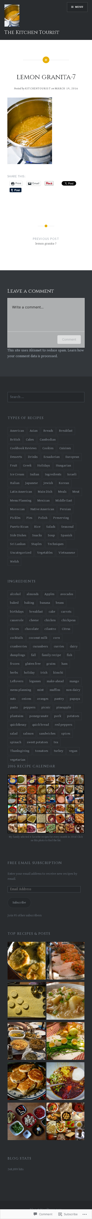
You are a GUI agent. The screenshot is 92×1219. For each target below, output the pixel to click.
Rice (37, 527)
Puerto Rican (19, 527)
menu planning (20, 690)
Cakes (30, 439)
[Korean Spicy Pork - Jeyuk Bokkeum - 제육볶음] (65, 1081)
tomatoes (41, 751)
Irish (43, 672)
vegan (73, 751)
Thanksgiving (19, 751)
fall (33, 655)
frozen (14, 664)
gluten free (33, 664)
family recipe (51, 655)
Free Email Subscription (35, 862)
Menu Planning (20, 500)
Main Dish (45, 492)
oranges (42, 699)
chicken (50, 620)
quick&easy (18, 725)
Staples (36, 544)
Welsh (14, 561)
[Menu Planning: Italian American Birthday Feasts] (65, 1122)
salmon (28, 733)
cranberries (18, 646)
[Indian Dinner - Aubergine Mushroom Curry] (27, 1122)
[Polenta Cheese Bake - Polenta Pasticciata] (27, 961)
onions (26, 699)
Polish (42, 518)
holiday (29, 672)
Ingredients (53, 474)
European (72, 457)
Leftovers (16, 681)
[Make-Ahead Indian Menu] (27, 1041)
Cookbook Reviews (23, 448)
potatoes (73, 716)
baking (29, 603)
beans (60, 603)
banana (45, 603)
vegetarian (17, 760)
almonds (33, 594)
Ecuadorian (52, 457)
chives (14, 629)
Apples (49, 594)
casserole (16, 620)
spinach (15, 742)
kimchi (58, 672)
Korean (64, 483)
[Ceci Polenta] (27, 1001)
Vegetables (45, 553)
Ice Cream (17, 474)
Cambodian (48, 439)
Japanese (31, 483)
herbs (14, 672)
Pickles (15, 518)
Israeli (72, 474)
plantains (16, 716)
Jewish (48, 483)
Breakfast (66, 431)
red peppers (63, 725)
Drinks (33, 457)
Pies (29, 518)
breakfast (36, 611)
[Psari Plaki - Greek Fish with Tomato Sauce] (65, 961)
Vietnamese (67, 553)
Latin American (21, 492)
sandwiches (47, 733)
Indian (34, 474)
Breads (48, 431)
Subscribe (19, 902)
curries (59, 646)
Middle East (63, 500)
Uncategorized (20, 553)
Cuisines (65, 448)
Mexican (43, 500)
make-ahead (55, 681)
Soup (51, 535)
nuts (13, 699)
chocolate (32, 629)
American (17, 431)
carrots (66, 611)
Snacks (37, 535)
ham (64, 664)
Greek (27, 465)
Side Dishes (18, 535)
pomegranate (38, 716)
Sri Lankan (17, 544)
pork (57, 716)
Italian (14, 483)
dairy (73, 646)
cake (52, 611)
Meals (62, 492)
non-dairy (73, 690)
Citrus (66, 629)
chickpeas (68, 620)
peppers (29, 707)
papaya (75, 699)
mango (74, 681)
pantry (59, 699)
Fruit (13, 465)
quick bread (40, 725)
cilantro (50, 629)
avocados (66, 594)
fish (69, 655)
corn (56, 638)
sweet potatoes (37, 742)
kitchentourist (38, 88)
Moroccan (17, 509)
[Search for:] (46, 397)
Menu (79, 7)
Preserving (61, 518)
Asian (34, 431)
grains (51, 664)
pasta (14, 707)
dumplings (17, 655)
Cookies (48, 448)
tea (56, 742)
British (15, 439)
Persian (65, 509)
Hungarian (63, 465)
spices (65, 733)
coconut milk (38, 638)
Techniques (56, 544)
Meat (75, 492)
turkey (58, 751)
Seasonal (67, 527)
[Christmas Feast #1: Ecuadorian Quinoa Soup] (65, 1001)
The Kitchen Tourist (31, 32)
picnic (45, 707)
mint (40, 690)
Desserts (16, 457)
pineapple (63, 707)
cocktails (16, 638)
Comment (69, 339)
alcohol (15, 594)
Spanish (66, 535)
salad (13, 733)
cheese (34, 620)
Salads (50, 527)
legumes (35, 681)
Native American (42, 509)
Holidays (43, 465)
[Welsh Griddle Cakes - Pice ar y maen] (27, 1081)
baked (14, 603)
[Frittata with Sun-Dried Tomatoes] (65, 1041)
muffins (55, 690)
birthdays (17, 611)
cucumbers (40, 646)
